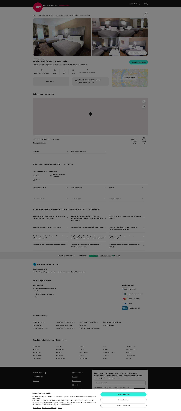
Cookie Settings (123, 400)
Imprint (60, 408)
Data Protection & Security (49, 408)
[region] (90, 400)
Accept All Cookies (123, 394)
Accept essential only (123, 405)
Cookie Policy (37, 408)
